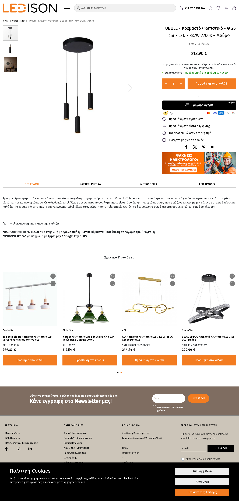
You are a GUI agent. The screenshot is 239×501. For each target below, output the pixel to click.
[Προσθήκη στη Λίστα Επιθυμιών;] (232, 276)
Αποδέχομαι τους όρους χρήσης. (203, 459)
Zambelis (8, 330)
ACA (124, 330)
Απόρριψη (202, 481)
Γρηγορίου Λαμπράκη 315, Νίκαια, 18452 (142, 438)
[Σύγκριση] (226, 7)
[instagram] (18, 449)
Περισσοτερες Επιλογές (202, 492)
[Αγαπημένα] (218, 7)
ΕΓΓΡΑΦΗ (199, 398)
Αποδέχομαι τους (170, 409)
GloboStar (187, 330)
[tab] (32, 184)
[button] (78, 8)
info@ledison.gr (130, 452)
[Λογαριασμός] (210, 7)
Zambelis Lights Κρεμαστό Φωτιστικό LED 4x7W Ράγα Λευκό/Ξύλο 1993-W (27, 338)
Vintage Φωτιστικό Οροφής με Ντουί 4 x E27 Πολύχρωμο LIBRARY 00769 (88, 338)
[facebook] (6, 449)
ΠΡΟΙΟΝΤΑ (67, 8)
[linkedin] (30, 449)
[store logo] (30, 8)
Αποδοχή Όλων (202, 471)
